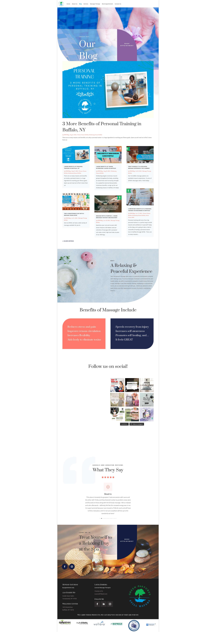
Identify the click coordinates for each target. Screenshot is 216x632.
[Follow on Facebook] (65, 566)
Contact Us (118, 4)
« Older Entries (68, 241)
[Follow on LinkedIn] (103, 604)
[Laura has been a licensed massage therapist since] (132, 385)
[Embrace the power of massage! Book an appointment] (147, 400)
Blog (80, 4)
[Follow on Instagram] (72, 566)
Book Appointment (107, 4)
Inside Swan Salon (68, 596)
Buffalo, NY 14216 (68, 610)
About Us (74, 4)
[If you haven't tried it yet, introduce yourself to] (117, 400)
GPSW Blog (66, 135)
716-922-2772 (98, 591)
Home (68, 4)
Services (86, 4)
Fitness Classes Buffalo (83, 135)
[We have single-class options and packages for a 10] (147, 385)
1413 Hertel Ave (67, 607)
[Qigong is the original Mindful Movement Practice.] (132, 414)
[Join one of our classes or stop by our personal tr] (117, 385)
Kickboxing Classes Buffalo (95, 135)
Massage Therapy (95, 4)
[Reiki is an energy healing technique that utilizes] (147, 414)
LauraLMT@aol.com (100, 594)
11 (114, 518)
